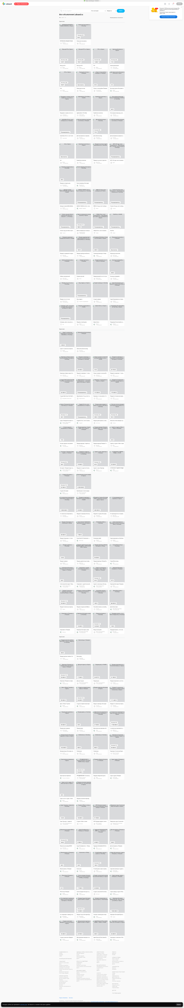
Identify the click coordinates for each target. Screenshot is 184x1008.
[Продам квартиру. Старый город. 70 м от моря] (83, 434)
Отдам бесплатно (115, 985)
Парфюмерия (79, 962)
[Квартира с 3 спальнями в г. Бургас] (100, 386)
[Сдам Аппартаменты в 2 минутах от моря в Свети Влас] (117, 289)
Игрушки (61, 979)
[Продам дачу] (100, 671)
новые (62, 17)
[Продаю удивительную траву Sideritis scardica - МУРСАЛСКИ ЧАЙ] (83, 551)
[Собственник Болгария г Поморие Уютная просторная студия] (66, 574)
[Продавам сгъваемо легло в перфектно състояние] (66, 103)
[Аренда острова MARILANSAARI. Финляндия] (66, 196)
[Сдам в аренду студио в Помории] (117, 882)
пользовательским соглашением (97, 1001)
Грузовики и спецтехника (64, 967)
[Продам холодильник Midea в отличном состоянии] (83, 597)
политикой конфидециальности (111, 1001)
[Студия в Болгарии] (66, 481)
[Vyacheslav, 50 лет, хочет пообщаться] (66, 126)
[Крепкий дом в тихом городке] (83, 481)
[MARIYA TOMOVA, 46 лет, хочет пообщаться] (83, 196)
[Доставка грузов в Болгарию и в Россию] (117, 79)
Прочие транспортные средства (66, 969)
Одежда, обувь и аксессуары (85, 952)
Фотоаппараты (100, 958)
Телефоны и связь (100, 953)
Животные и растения (118, 972)
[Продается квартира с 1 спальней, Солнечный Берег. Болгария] (83, 363)
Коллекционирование (65, 958)
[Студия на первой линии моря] (83, 694)
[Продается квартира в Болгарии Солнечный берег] (83, 504)
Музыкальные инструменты (118, 961)
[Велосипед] (83, 647)
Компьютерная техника (101, 957)
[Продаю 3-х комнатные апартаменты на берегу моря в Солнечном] (117, 694)
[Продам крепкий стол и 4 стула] (100, 267)
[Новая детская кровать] (83, 31)
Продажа (61, 954)
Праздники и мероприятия (102, 977)
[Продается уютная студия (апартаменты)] (100, 151)
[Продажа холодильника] (66, 173)
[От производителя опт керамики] (117, 504)
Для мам (61, 984)
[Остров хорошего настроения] (66, 434)
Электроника (100, 952)
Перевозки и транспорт (101, 975)
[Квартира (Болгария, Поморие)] (117, 574)
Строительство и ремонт (102, 974)
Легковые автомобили (63, 965)
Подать (22, 4)
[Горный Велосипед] (117, 551)
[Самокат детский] (83, 267)
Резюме (113, 954)
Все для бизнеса (101, 965)
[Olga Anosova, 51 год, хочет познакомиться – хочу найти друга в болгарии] (83, 386)
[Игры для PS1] (83, 56)
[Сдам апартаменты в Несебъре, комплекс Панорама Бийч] (117, 528)
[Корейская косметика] (100, 103)
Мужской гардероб (80, 955)
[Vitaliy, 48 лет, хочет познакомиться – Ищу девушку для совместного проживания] (100, 221)
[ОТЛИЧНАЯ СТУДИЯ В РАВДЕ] (117, 458)
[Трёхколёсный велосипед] (83, 339)
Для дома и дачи (81, 970)
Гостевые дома (116, 993)
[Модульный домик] (100, 620)
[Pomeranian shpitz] (100, 528)
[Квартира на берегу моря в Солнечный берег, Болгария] (66, 363)
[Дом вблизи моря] (117, 597)
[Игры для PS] (66, 56)
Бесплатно (115, 983)
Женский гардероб (80, 953)
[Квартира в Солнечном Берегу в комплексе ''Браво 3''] (117, 741)
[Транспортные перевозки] (66, 766)
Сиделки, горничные (101, 984)
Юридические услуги (101, 980)
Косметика (79, 963)
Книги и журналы (115, 958)
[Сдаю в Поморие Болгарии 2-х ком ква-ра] (66, 411)
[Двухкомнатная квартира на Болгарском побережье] (100, 719)
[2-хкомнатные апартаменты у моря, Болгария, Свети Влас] (117, 719)
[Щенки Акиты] (100, 312)
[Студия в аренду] (100, 289)
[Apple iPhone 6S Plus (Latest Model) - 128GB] (100, 928)
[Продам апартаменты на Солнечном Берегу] (117, 671)
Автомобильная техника (102, 955)
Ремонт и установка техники (102, 979)
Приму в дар (114, 986)
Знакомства (115, 966)
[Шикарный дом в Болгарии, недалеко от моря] (66, 741)
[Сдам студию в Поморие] (117, 766)
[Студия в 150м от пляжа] (83, 812)
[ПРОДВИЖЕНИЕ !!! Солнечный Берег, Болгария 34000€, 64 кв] (83, 766)
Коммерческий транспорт (64, 966)
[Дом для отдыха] (83, 671)
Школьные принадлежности (65, 986)
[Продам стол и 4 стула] (66, 289)
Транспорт (62, 961)
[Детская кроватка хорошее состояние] (117, 126)
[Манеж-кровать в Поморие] (66, 859)
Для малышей (62, 983)
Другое (60, 988)
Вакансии (114, 953)
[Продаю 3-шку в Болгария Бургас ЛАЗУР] (83, 905)
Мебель (78, 973)
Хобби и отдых (116, 957)
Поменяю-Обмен (115, 987)
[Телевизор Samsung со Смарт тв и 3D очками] (100, 244)
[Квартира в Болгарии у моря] (83, 620)
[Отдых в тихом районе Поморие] (100, 79)
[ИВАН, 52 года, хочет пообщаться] (100, 196)
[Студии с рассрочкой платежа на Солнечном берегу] (100, 882)
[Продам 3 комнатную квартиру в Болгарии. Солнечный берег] (66, 597)
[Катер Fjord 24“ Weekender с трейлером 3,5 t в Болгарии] (83, 528)
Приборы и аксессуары (81, 965)
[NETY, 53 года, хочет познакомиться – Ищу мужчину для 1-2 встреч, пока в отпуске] (117, 151)
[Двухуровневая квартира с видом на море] (83, 928)
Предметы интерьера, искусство (83, 978)
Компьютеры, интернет (101, 982)
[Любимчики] (83, 741)
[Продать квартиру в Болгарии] (100, 694)
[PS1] (100, 56)
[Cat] (66, 151)
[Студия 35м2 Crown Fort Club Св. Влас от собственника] (66, 386)
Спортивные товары (63, 981)
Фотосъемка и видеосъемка (102, 983)
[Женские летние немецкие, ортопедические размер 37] (117, 411)
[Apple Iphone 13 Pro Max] (83, 103)
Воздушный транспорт (64, 971)
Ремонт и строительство (82, 971)
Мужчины (114, 967)
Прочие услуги (100, 986)
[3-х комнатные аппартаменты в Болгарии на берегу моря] (66, 504)
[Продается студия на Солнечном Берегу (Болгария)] (83, 458)
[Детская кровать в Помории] (117, 836)
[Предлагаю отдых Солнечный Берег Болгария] (117, 812)
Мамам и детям (63, 975)
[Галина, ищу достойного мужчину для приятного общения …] (66, 221)
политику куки (23, 1004)
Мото (60, 964)
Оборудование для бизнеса (102, 966)
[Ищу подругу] (83, 289)
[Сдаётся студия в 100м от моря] (117, 434)
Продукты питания (80, 974)
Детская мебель (62, 982)
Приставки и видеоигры (101, 959)
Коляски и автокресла (63, 977)
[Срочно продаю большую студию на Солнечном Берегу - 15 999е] (83, 882)
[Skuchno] (117, 221)
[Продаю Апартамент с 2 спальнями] (66, 528)
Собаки (113, 973)
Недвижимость (63, 952)
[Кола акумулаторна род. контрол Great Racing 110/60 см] (117, 103)
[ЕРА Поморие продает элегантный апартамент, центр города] (100, 812)
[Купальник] (83, 859)
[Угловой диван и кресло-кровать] (100, 859)
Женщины (114, 969)
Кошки (113, 974)
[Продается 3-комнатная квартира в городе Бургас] (117, 386)
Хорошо (179, 1004)
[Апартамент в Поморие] (66, 620)
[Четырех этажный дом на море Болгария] (100, 905)
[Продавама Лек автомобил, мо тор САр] (117, 312)
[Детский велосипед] (100, 126)
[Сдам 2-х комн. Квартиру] (100, 458)
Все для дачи (79, 977)
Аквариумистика (115, 975)
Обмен (60, 955)
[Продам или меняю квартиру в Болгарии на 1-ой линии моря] (83, 789)
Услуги (60, 970)
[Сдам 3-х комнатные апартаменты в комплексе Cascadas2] (66, 339)
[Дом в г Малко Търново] (66, 694)
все (60, 17)
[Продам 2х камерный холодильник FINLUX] (66, 244)
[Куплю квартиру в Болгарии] (83, 173)
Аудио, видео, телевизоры (102, 954)
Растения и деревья (116, 981)
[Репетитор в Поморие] (66, 882)
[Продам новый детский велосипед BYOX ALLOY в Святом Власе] (83, 244)
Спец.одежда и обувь (81, 957)
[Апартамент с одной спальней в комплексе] (83, 574)
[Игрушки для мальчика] (117, 244)
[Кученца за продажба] (117, 267)
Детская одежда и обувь (64, 978)
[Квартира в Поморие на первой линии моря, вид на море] (66, 671)
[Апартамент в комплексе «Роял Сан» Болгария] (117, 928)
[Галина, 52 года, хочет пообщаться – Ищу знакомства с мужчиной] (117, 196)
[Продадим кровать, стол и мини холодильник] (117, 620)
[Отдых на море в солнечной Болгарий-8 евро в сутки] (100, 363)
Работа (114, 952)
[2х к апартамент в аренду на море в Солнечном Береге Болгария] (66, 905)
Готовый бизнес (100, 967)
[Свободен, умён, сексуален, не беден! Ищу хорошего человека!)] (66, 312)
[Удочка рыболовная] (117, 56)
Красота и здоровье (82, 961)
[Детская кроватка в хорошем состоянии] (83, 126)
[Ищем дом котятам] (83, 79)
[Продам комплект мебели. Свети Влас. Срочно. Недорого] (66, 647)
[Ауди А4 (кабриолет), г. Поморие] (83, 836)
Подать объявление (63, 997)
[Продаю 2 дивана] (66, 551)
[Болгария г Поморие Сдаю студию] (66, 458)
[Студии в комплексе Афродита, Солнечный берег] (66, 928)
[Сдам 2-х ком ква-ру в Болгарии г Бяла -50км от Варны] (100, 574)
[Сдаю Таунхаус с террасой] (66, 812)
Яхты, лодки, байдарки (63, 973)
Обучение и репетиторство (102, 978)
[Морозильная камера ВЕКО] (66, 836)
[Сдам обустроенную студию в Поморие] (117, 859)
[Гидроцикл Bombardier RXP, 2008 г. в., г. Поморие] (100, 836)
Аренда (60, 953)
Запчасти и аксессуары (64, 962)
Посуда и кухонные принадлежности (84, 979)
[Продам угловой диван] (83, 312)
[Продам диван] (83, 719)
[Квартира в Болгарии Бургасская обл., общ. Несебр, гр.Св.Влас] (117, 905)
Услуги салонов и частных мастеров (84, 966)
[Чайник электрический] (66, 267)
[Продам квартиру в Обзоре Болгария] (100, 551)
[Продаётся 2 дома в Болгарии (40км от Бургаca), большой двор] (100, 504)
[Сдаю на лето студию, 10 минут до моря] (66, 789)
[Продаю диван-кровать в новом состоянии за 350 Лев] (100, 411)
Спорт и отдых (115, 960)
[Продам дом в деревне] (66, 719)
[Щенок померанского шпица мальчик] (83, 221)
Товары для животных (116, 978)
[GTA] (66, 79)
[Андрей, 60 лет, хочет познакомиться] (83, 411)
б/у (65, 17)
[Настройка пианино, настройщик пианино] (100, 597)
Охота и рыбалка (115, 962)
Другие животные (115, 977)
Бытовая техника (80, 975)
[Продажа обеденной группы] (100, 766)
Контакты (71, 997)
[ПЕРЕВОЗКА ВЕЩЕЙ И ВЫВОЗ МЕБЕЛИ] (66, 31)
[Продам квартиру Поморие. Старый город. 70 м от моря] (100, 434)
